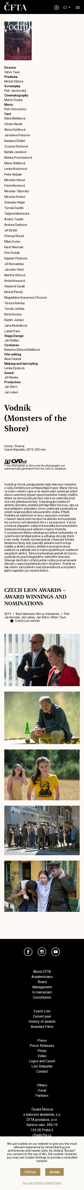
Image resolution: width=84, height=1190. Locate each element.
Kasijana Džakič (14, 141)
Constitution (42, 997)
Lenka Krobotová (15, 169)
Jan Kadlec (11, 340)
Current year (42, 1016)
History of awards (42, 1021)
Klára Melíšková (14, 118)
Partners (42, 1096)
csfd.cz (49, 468)
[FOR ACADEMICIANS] (56, 7)
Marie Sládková (14, 163)
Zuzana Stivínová (16, 146)
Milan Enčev (12, 241)
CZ (65, 7)
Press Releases (42, 1046)
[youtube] (55, 952)
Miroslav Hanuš (14, 180)
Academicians (42, 977)
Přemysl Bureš (14, 236)
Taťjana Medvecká (16, 213)
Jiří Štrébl (10, 230)
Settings (30, 1172)
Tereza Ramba (14, 303)
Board (42, 982)
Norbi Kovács (13, 314)
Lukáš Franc (12, 331)
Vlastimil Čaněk (14, 286)
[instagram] (42, 952)
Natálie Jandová (15, 152)
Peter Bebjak (13, 174)
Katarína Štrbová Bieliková (22, 349)
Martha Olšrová (14, 275)
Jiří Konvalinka (14, 264)
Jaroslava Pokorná (17, 135)
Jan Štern (10, 386)
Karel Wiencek (13, 247)
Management (42, 987)
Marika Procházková (18, 157)
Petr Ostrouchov (15, 109)
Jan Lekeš (11, 392)
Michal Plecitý (13, 292)
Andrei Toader (14, 219)
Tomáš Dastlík (13, 208)
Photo (42, 1051)
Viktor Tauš (12, 72)
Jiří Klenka (11, 377)
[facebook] (28, 952)
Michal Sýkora (13, 81)
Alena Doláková (14, 129)
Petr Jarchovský (15, 90)
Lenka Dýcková (14, 368)
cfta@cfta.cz (42, 1135)
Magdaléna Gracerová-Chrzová (25, 297)
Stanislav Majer (14, 202)
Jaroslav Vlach (14, 269)
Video (42, 1056)
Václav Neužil (13, 124)
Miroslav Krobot (14, 197)
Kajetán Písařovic (16, 258)
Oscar (42, 1090)
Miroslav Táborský (16, 191)
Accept (54, 1172)
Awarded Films (42, 1027)
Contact (42, 1071)
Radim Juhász (14, 320)
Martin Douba (13, 100)
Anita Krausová (14, 280)
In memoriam (42, 992)
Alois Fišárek (12, 359)
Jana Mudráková (15, 325)
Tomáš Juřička (14, 308)
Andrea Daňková (15, 225)
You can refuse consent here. (42, 1183)
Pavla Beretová (14, 185)
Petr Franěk (12, 252)
